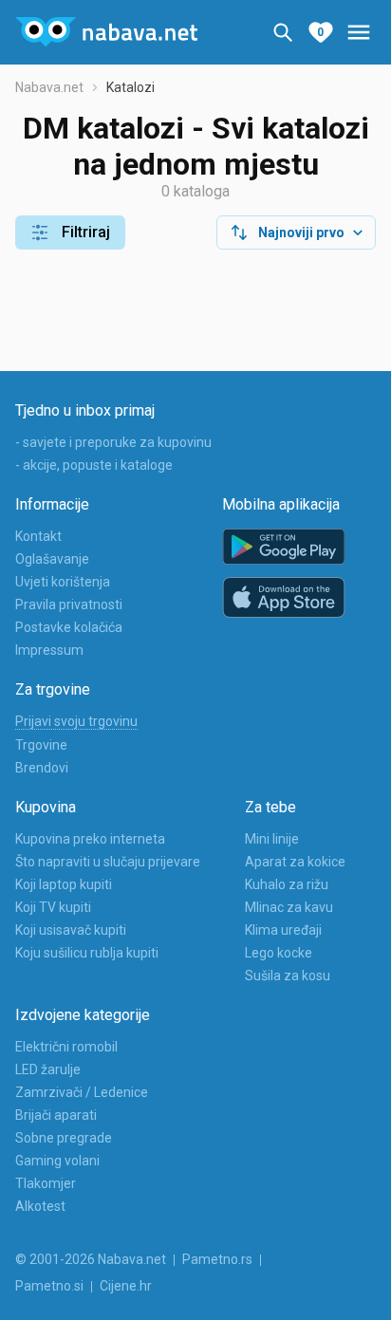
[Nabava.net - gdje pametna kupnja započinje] (106, 32)
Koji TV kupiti (53, 907)
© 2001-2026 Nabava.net (90, 1259)
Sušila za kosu (287, 975)
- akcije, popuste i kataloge (94, 465)
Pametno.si (49, 1285)
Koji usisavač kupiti (70, 930)
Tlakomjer (45, 1183)
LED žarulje (48, 1069)
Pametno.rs (217, 1259)
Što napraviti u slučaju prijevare (107, 861)
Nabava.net (49, 87)
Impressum (49, 650)
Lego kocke (278, 952)
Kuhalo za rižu (286, 884)
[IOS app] (283, 598)
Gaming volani (57, 1160)
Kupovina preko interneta (90, 838)
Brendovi (41, 767)
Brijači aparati (56, 1115)
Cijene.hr (126, 1285)
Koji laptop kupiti (63, 884)
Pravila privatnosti (68, 604)
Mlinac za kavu (289, 907)
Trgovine (41, 745)
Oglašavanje (52, 559)
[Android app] (283, 547)
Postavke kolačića (68, 627)
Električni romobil (66, 1046)
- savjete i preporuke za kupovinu (113, 442)
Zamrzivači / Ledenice (81, 1092)
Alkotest (40, 1206)
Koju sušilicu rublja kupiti (86, 952)
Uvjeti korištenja (62, 581)
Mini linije (272, 838)
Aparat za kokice (295, 861)
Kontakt (38, 536)
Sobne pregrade (63, 1137)
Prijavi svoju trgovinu (76, 721)
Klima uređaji (283, 930)
